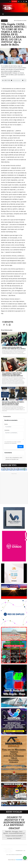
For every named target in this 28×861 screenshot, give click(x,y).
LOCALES (10, 17)
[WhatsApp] (18, 1)
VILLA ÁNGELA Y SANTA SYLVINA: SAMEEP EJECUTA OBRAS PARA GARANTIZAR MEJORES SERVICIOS (12, 374)
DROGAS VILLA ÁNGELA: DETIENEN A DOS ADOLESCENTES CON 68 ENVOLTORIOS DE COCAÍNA (13, 403)
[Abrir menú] (3, 14)
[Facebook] (21, 1)
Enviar (20, 446)
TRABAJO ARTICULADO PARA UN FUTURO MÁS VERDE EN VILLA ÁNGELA (14, 348)
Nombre (6, 424)
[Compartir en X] (7, 325)
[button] (10, 1)
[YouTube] (26, 1)
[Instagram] (23, 1)
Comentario (6, 430)
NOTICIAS (17, 17)
